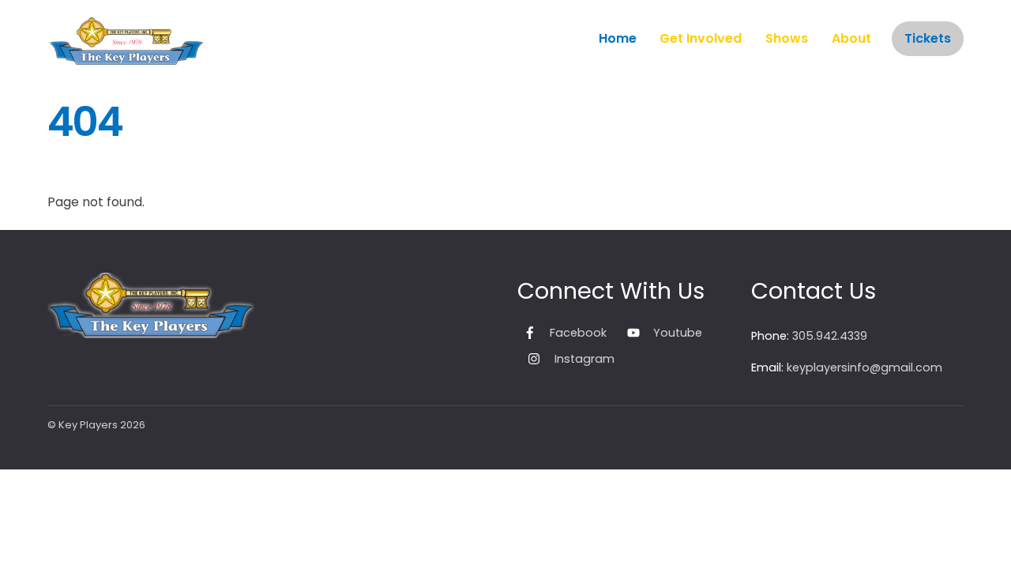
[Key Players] (126, 56)
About (851, 38)
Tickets (927, 38)
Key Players (88, 424)
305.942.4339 (829, 336)
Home (618, 38)
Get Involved (701, 38)
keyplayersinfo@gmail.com (864, 367)
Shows (786, 38)
